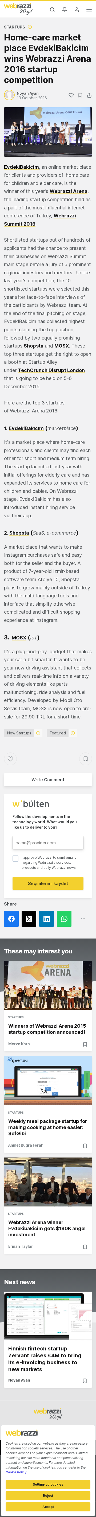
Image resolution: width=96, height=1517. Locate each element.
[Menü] (89, 10)
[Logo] (18, 8)
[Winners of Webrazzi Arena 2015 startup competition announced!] (48, 985)
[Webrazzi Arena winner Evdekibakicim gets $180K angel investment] (48, 1182)
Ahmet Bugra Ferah (25, 1145)
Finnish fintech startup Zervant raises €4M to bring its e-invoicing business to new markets (44, 1359)
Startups (14, 27)
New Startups (19, 733)
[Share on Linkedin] (48, 919)
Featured (58, 733)
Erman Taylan (21, 1246)
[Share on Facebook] (13, 919)
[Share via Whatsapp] (65, 919)
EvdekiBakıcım (26, 428)
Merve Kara (19, 1043)
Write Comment (48, 779)
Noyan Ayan (19, 1380)
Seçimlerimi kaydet (48, 883)
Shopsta (19, 533)
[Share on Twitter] (30, 919)
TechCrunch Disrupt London (51, 370)
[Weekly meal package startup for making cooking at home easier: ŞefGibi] (48, 1080)
